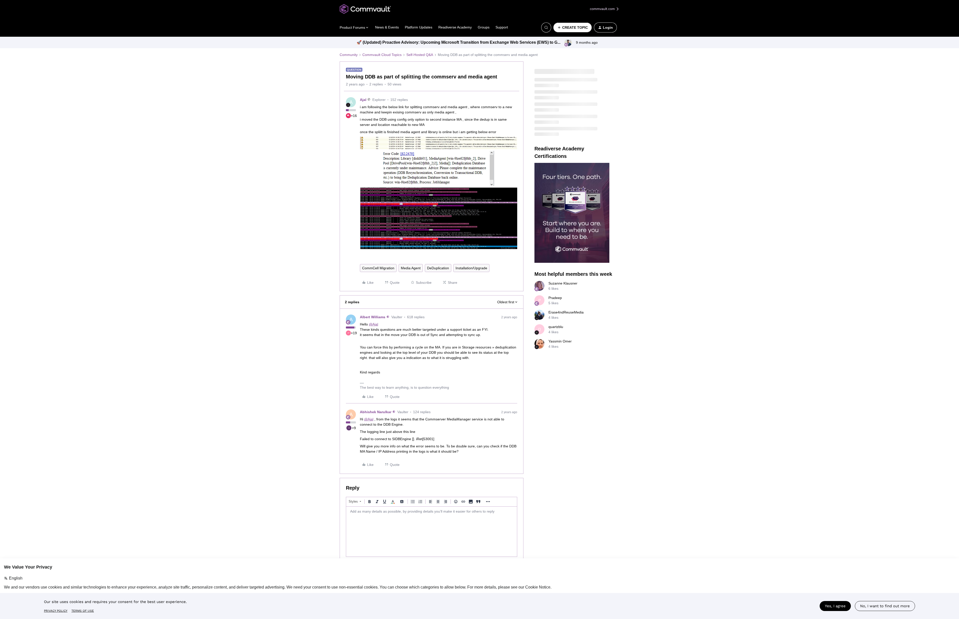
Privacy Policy (55, 611)
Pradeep (555, 298)
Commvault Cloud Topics (382, 55)
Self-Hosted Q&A (419, 55)
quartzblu (555, 327)
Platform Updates (418, 27)
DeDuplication (438, 268)
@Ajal (373, 324)
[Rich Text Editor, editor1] (431, 532)
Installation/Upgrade (471, 268)
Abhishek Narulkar (375, 412)
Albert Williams (372, 317)
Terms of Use (82, 611)
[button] (572, 27)
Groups (483, 27)
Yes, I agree (835, 606)
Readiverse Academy (455, 27)
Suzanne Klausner (562, 283)
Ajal (363, 100)
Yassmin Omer (560, 341)
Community (349, 55)
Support (501, 27)
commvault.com (603, 9)
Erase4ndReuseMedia (566, 312)
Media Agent (411, 268)
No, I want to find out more (885, 606)
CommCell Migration (378, 268)
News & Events (387, 27)
